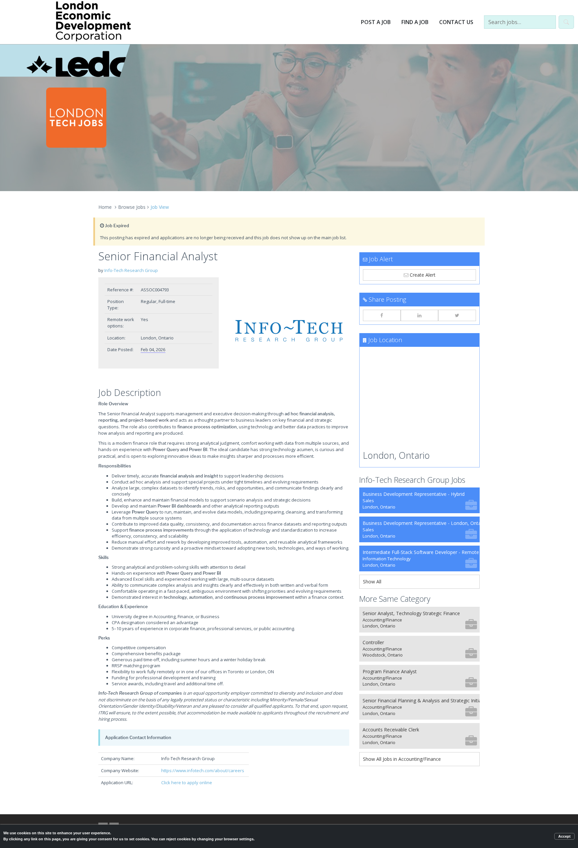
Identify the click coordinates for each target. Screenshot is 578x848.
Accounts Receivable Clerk (391, 735)
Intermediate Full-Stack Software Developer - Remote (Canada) (421, 558)
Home (105, 207)
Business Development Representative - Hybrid (414, 500)
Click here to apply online (186, 783)
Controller (383, 648)
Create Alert (422, 275)
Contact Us (456, 22)
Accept (564, 836)
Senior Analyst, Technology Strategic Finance (411, 619)
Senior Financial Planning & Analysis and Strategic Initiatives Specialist (421, 706)
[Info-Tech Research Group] (289, 330)
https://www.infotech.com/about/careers (202, 770)
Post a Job (376, 22)
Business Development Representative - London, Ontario (421, 529)
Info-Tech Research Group (131, 270)
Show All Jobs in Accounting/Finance (402, 759)
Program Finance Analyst (390, 677)
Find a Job (414, 22)
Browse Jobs (132, 207)
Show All (372, 581)
